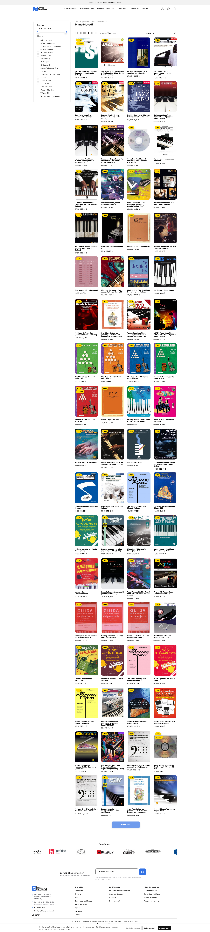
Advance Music (53, 40)
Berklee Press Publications (53, 46)
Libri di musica (69, 9)
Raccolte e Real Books (106, 9)
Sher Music (53, 84)
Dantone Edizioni (53, 52)
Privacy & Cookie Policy (61, 929)
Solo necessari (149, 928)
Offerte (145, 9)
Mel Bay (53, 71)
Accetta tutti (164, 928)
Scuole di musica (87, 9)
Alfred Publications (53, 43)
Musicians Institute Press (53, 74)
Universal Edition (53, 90)
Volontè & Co (53, 93)
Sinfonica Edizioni (53, 87)
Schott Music (53, 80)
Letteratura (134, 9)
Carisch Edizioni (53, 49)
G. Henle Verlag (53, 62)
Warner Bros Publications (53, 96)
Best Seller (122, 9)
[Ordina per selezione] (166, 33)
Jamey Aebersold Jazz (53, 68)
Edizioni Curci (53, 55)
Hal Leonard (53, 65)
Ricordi (53, 77)
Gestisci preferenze (133, 928)
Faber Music (53, 59)
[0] (175, 9)
